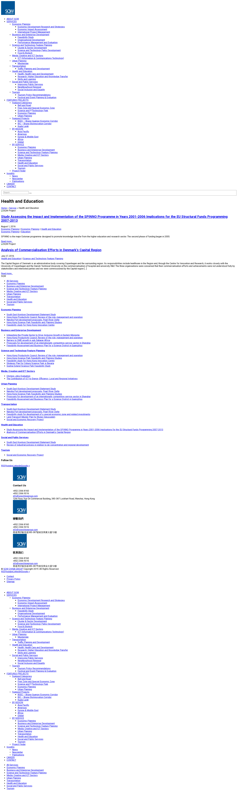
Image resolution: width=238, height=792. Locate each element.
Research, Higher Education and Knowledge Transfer (43, 76)
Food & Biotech (25, 53)
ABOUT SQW (13, 19)
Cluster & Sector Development (32, 47)
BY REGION (17, 129)
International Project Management (34, 32)
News (15, 176)
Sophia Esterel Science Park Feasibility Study (29, 366)
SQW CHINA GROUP (13, 569)
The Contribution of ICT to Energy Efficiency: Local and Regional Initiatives (42, 378)
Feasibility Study (26, 37)
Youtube (9, 465)
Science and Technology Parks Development (39, 50)
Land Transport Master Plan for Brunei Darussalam (31, 417)
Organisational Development (31, 40)
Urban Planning (19, 61)
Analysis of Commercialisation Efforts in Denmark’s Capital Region (51, 250)
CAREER (11, 184)
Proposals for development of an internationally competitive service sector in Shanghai (48, 343)
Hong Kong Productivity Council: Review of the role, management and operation (45, 317)
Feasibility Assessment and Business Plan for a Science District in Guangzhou (44, 345)
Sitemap (11, 581)
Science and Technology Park (33, 110)
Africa (20, 139)
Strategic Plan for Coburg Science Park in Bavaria (30, 363)
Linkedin (17, 465)
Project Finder (19, 171)
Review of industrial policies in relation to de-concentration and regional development (48, 445)
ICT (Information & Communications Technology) (41, 58)
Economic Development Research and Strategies (41, 26)
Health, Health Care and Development (35, 74)
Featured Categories (22, 102)
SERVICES (12, 21)
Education (25, 231)
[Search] (30, 193)
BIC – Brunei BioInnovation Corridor (35, 123)
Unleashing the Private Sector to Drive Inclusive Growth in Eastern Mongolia (43, 335)
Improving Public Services (30, 84)
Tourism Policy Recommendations (34, 95)
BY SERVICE (18, 144)
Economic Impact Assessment (32, 29)
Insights (10, 173)
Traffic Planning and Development (34, 68)
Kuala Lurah (23, 126)
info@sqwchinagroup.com (25, 496)
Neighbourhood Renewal (29, 87)
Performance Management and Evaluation (38, 42)
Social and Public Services (25, 81)
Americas (22, 134)
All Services (12, 281)
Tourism (16, 92)
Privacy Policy (13, 579)
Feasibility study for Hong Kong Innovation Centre (31, 325)
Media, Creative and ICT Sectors (27, 55)
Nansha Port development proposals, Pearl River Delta (33, 319)
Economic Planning (21, 24)
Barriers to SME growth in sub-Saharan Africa (28, 340)
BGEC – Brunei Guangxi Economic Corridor (38, 121)
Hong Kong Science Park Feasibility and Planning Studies (34, 322)
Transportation (19, 66)
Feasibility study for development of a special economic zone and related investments (48, 414)
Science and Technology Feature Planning (32, 45)
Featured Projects (20, 118)
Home (4, 208)
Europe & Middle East (28, 136)
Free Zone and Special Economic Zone (36, 108)
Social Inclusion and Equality (31, 89)
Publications (18, 181)
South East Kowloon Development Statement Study (31, 314)
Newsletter (17, 178)
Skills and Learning (27, 79)
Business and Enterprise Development (30, 34)
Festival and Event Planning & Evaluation (37, 97)
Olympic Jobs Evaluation (18, 376)
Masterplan (23, 63)
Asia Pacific (23, 131)
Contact (10, 576)
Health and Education (22, 71)
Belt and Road (24, 105)
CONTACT (11, 186)
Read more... (7, 241)
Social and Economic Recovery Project (25, 419)
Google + (25, 465)
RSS (3, 465)
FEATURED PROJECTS (18, 100)
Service (12, 208)
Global (21, 142)
